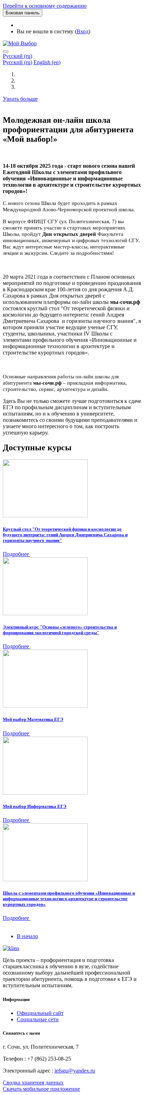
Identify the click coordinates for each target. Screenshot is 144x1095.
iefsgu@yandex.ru (75, 1071)
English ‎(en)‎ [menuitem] (47, 62)
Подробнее (16, 554)
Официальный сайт (40, 1013)
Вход (82, 31)
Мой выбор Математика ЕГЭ (33, 719)
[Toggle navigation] (5, 52)
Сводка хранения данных (33, 1083)
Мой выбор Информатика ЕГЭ (34, 806)
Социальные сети (38, 1019)
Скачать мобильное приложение (41, 1089)
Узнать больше (20, 99)
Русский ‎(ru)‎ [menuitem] (17, 62)
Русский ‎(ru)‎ (17, 56)
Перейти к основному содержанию (45, 6)
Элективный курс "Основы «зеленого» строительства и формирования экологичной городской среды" (60, 629)
